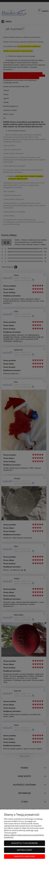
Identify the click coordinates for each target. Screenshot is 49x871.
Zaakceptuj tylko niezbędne (24, 843)
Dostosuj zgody (24, 850)
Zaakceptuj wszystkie (24, 856)
